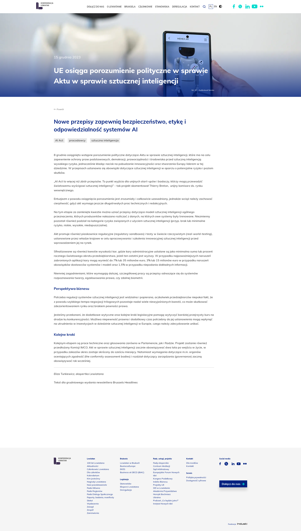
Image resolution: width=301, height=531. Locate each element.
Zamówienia (93, 513)
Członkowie (145, 6)
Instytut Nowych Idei (163, 503)
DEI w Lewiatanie (161, 488)
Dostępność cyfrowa (196, 480)
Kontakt (195, 6)
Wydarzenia (93, 503)
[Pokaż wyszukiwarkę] (204, 6)
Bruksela (130, 6)
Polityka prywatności (196, 477)
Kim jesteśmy (93, 478)
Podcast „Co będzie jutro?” (166, 500)
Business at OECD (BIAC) (132, 472)
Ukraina (157, 497)
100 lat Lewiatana (95, 463)
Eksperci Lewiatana (129, 486)
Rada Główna (93, 488)
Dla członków (93, 472)
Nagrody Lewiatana (96, 481)
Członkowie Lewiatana (98, 469)
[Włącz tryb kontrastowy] (220, 7)
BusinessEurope (128, 466)
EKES (122, 469)
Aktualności (92, 466)
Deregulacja (179, 6)
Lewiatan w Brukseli (130, 463)
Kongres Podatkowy (162, 478)
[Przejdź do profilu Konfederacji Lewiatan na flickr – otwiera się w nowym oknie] (261, 7)
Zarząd (90, 506)
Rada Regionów (94, 491)
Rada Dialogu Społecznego (100, 494)
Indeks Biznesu (160, 481)
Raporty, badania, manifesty (100, 497)
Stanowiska (162, 6)
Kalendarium (93, 475)
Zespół (90, 510)
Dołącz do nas (95, 6)
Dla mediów (192, 463)
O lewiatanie (114, 6)
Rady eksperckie (161, 463)
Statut (90, 500)
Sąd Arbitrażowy (161, 469)
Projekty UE (158, 485)
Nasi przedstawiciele (97, 485)
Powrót (60, 109)
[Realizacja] (242, 524)
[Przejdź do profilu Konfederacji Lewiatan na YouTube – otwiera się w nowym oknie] (254, 6)
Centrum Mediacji (161, 466)
